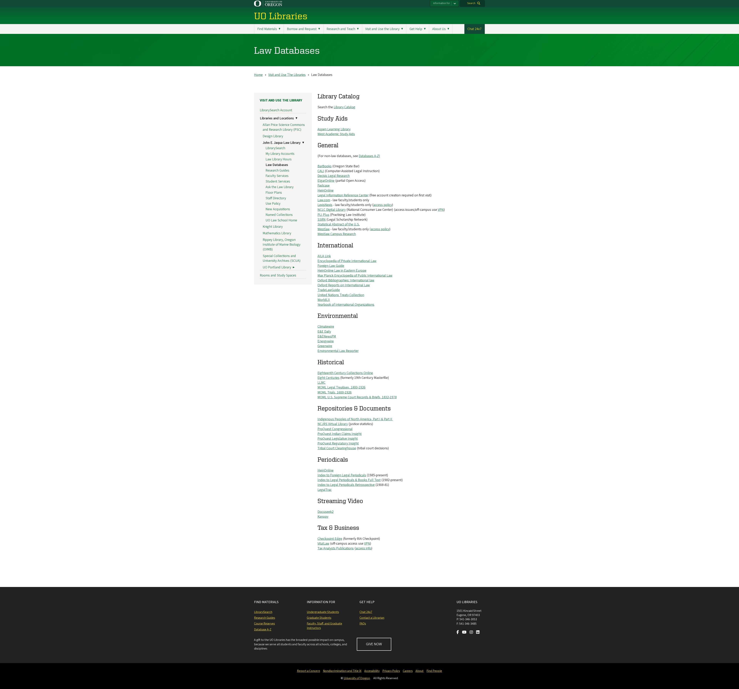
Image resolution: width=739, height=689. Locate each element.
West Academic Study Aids (336, 134)
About (419, 671)
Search (471, 3)
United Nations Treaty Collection (341, 295)
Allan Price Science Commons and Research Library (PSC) (284, 127)
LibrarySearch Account (276, 110)
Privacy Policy (391, 671)
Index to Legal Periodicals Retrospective (346, 484)
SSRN (322, 219)
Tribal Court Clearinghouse (337, 448)
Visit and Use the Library (281, 100)
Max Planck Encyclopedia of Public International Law (355, 275)
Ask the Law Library (279, 187)
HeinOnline (326, 190)
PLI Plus (323, 214)
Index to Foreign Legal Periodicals (342, 475)
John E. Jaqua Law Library (282, 142)
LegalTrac (325, 489)
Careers (408, 671)
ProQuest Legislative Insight (338, 438)
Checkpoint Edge (330, 538)
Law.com (324, 200)
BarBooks (325, 166)
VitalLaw (323, 543)
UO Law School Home (281, 220)
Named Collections (279, 214)
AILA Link (324, 256)
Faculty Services (277, 175)
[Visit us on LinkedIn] (478, 632)
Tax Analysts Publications (336, 548)
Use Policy (273, 203)
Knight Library (273, 226)
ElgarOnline (326, 180)
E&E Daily (324, 331)
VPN (441, 209)
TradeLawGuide (329, 290)
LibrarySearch (275, 148)
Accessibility (372, 671)
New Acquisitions (278, 209)
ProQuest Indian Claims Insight (340, 433)
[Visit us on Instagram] (471, 632)
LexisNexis (325, 205)
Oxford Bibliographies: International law (346, 280)
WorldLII (324, 299)
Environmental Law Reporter (338, 350)
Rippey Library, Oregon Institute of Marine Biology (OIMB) (281, 244)
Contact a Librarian (371, 618)
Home (258, 74)
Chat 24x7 (474, 29)
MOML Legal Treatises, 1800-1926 (341, 387)
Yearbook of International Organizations (346, 304)
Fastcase (324, 185)
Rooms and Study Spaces (278, 275)
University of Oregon (357, 678)
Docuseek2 (326, 511)
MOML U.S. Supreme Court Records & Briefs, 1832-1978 (357, 397)
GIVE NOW (374, 644)
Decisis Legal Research (334, 175)
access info (363, 548)
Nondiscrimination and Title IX (342, 671)
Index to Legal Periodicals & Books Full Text (349, 480)
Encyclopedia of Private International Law (347, 261)
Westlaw (324, 229)
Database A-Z (262, 629)
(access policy (379, 229)
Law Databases (277, 164)
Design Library (273, 136)
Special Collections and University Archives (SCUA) (282, 258)
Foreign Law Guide (331, 265)
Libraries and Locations (277, 118)
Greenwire (325, 346)
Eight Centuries (328, 377)
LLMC (321, 382)
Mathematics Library (277, 233)
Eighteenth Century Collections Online (345, 373)
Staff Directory (276, 198)
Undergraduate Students (323, 612)
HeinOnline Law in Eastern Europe (342, 270)
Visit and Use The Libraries (287, 74)
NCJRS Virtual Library (333, 424)
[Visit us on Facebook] (458, 632)
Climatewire (326, 326)
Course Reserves (264, 623)
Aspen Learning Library (334, 129)
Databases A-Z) (369, 156)
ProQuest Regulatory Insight (338, 443)
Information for (441, 3)
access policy (382, 205)
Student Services (278, 181)
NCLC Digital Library (332, 209)
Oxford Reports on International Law (344, 285)
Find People (434, 671)
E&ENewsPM (327, 336)
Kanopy (323, 516)
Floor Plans (274, 192)
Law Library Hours (279, 159)
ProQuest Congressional (335, 429)
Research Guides (277, 170)
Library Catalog (344, 107)
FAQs (362, 623)
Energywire (326, 341)
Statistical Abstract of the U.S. (339, 224)
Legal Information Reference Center (343, 195)
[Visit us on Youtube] (464, 632)
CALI (321, 171)
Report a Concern (308, 671)
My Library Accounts (280, 153)
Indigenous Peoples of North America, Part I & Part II (355, 419)
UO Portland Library (277, 267)
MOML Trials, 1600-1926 (335, 392)
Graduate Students (319, 618)
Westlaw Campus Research (337, 234)
